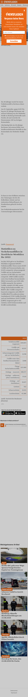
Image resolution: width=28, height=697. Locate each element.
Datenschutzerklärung (10, 37)
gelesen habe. (20, 37)
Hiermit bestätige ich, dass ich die (14, 36)
